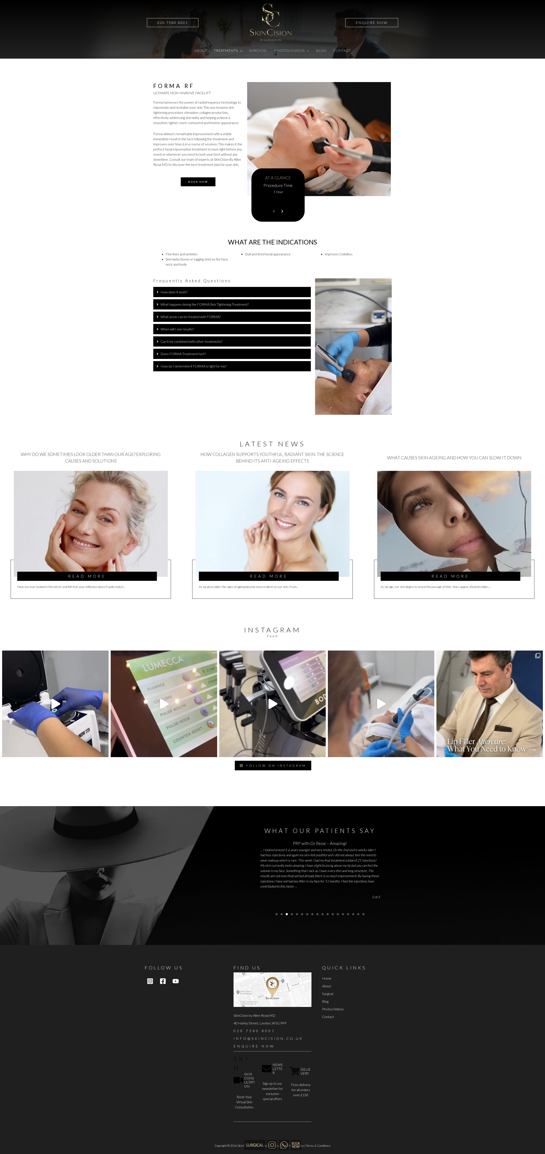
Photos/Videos (333, 1009)
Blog (325, 1001)
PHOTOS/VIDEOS (289, 50)
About (326, 986)
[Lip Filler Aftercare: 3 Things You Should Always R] (489, 704)
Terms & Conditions (318, 1145)
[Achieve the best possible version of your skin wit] (272, 704)
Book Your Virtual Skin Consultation (244, 1102)
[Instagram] (150, 981)
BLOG (321, 50)
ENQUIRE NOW (254, 1046)
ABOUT (201, 50)
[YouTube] (175, 981)
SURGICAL (258, 50)
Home (326, 978)
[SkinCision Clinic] (272, 1145)
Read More (87, 576)
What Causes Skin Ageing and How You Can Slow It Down (454, 457)
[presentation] (274, 211)
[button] (172, 22)
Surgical (327, 994)
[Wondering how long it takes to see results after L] (164, 704)
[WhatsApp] (284, 1145)
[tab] (232, 292)
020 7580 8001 (254, 1031)
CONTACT (342, 50)
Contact (328, 1017)
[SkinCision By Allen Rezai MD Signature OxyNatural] (381, 704)
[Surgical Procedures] (254, 1145)
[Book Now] (296, 1145)
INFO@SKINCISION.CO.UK (268, 1038)
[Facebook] (163, 981)
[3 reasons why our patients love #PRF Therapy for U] (55, 704)
